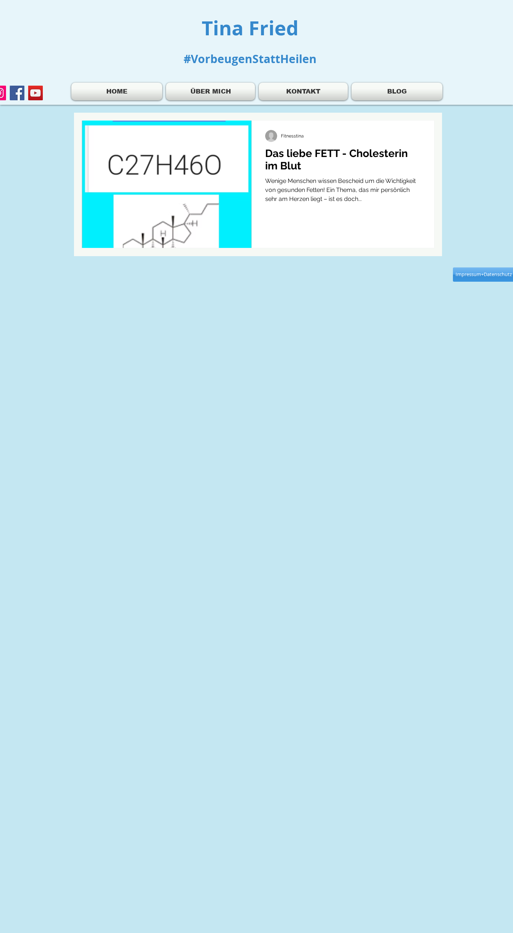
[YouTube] (35, 93)
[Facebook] (17, 93)
